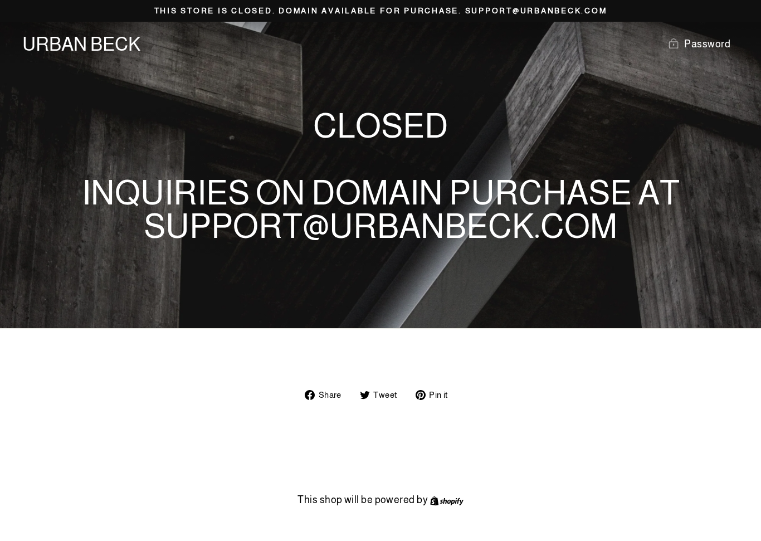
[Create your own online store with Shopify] (447, 499)
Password (707, 44)
